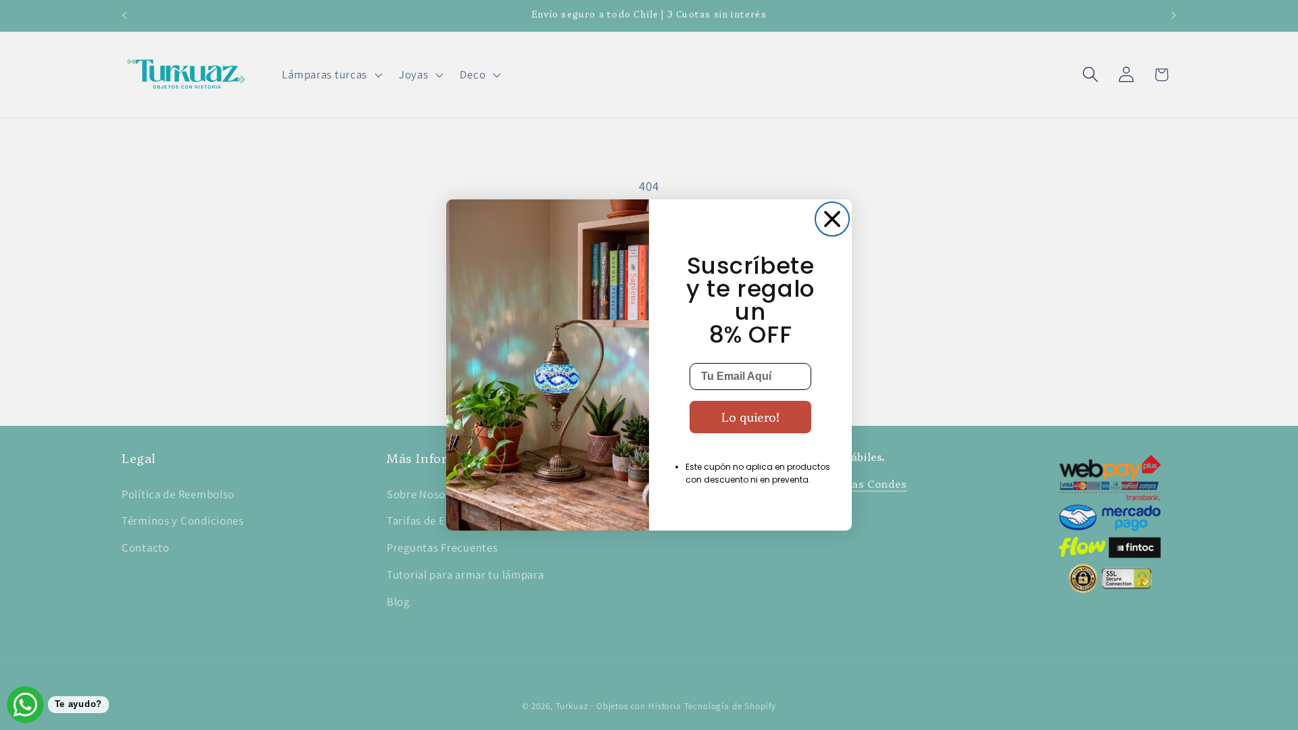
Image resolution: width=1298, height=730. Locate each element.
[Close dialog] (832, 219)
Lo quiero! (750, 416)
